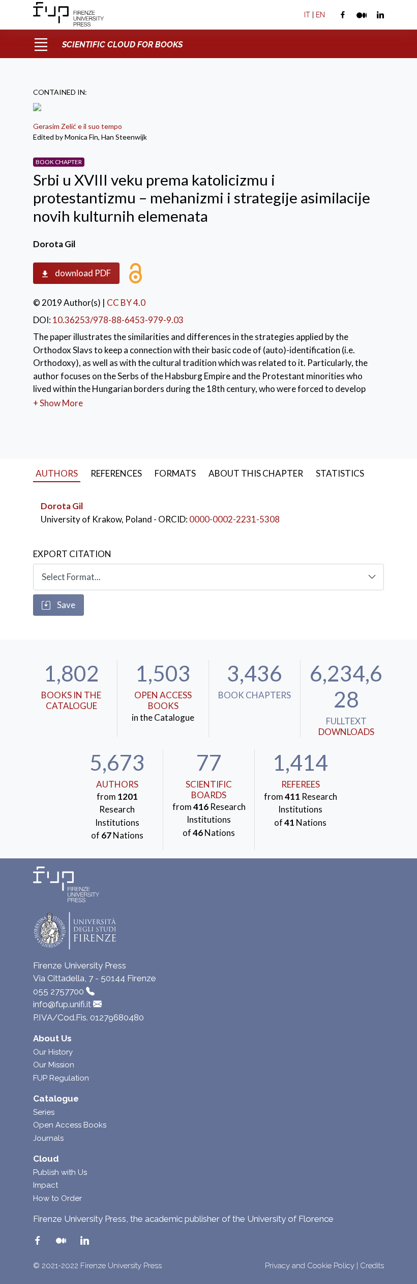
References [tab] (116, 473)
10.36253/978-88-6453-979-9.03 (118, 320)
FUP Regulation (61, 1078)
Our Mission (53, 1064)
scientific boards (209, 789)
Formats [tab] (175, 473)
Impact (45, 1185)
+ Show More (58, 403)
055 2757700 (58, 991)
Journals (48, 1138)
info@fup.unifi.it (62, 1004)
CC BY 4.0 (126, 302)
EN (320, 15)
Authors (117, 784)
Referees (300, 784)
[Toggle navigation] (40, 41)
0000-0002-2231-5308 (234, 519)
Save (65, 604)
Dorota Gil (62, 506)
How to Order (57, 1198)
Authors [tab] (57, 473)
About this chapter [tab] (255, 473)
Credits (372, 1265)
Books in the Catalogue (71, 700)
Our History (53, 1052)
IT (307, 15)
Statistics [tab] (340, 473)
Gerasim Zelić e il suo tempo (77, 126)
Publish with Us (60, 1172)
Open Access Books (163, 700)
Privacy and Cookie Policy (309, 1265)
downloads (346, 731)
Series (43, 1112)
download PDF (82, 273)
